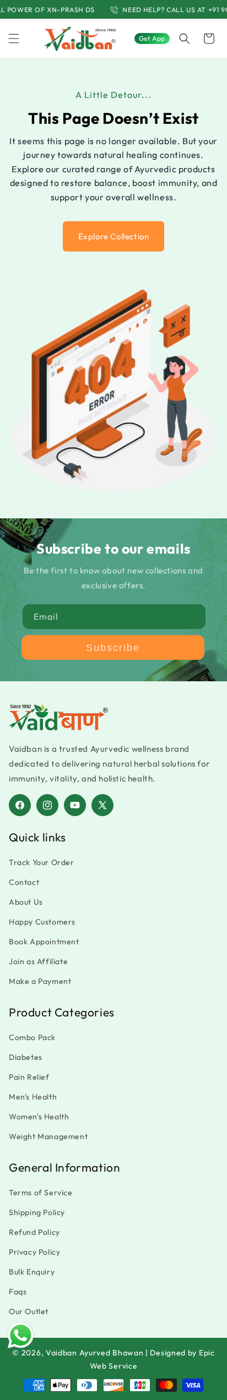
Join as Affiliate (38, 961)
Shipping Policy (37, 1212)
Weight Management (48, 1136)
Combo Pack (32, 1037)
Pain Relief (29, 1077)
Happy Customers (42, 922)
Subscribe (113, 647)
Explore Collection (113, 236)
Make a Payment (40, 981)
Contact (24, 882)
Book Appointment (44, 942)
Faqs (17, 1292)
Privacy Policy (34, 1252)
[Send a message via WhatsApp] (21, 1335)
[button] (14, 38)
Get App (152, 38)
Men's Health (33, 1097)
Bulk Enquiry (32, 1272)
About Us (26, 902)
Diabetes (25, 1057)
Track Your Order (41, 862)
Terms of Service (41, 1192)
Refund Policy (34, 1232)
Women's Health (39, 1117)
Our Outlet (28, 1311)
